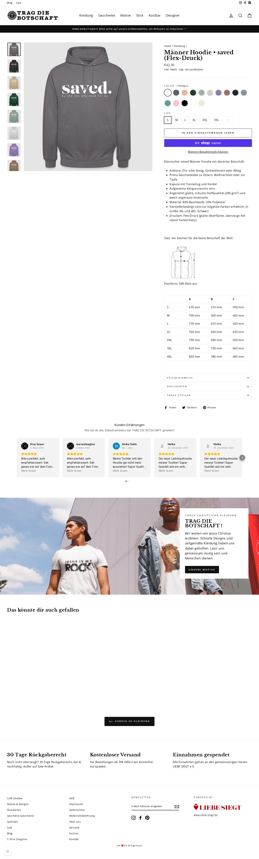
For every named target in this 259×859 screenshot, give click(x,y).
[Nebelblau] (9, 687)
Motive (125, 15)
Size (167, 113)
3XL (216, 120)
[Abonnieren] (177, 806)
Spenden (12, 821)
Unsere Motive (202, 569)
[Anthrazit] (14, 683)
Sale (18, 2)
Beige (184, 92)
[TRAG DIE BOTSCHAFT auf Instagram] (133, 818)
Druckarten (177, 386)
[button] (17, 457)
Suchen (73, 833)
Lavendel (218, 92)
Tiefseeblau (193, 103)
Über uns (75, 821)
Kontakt (74, 839)
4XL (228, 120)
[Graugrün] (28, 683)
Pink (176, 103)
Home (167, 46)
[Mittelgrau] (9, 683)
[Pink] (19, 687)
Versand (74, 827)
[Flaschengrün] (23, 683)
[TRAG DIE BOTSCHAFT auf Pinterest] (147, 818)
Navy (235, 92)
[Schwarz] (23, 687)
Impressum (76, 804)
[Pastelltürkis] (14, 687)
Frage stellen (179, 395)
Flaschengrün (193, 92)
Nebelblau (243, 92)
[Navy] (47, 683)
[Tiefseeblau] (28, 687)
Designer (173, 15)
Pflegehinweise (180, 377)
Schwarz (184, 103)
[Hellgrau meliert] (33, 683)
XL (194, 120)
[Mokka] (42, 683)
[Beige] (19, 683)
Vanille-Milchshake (201, 103)
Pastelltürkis (167, 103)
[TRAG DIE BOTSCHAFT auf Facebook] (140, 818)
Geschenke (106, 15)
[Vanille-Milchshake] (33, 687)
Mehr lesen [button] (28, 470)
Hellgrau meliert (210, 92)
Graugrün (201, 92)
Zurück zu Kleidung (132, 721)
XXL (204, 120)
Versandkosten (194, 69)
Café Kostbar (15, 798)
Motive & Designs (18, 804)
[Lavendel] (38, 683)
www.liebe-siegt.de (205, 815)
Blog (10, 2)
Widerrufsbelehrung (82, 815)
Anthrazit (176, 92)
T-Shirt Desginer (17, 839)
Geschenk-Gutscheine (20, 815)
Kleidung (86, 15)
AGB (71, 798)
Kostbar (155, 15)
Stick (139, 15)
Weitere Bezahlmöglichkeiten (208, 152)
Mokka (226, 92)
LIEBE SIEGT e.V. (184, 766)
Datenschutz (77, 810)
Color (176, 85)
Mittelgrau (167, 92)
